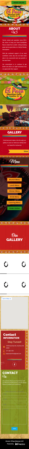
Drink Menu (14, 197)
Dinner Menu (14, 191)
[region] (14, 12)
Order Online (14, 208)
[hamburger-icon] (7, 3)
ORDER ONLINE (18, 3)
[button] (14, 22)
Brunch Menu (14, 179)
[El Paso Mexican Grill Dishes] (9, 264)
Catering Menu (14, 202)
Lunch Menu (14, 185)
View (26, 151)
